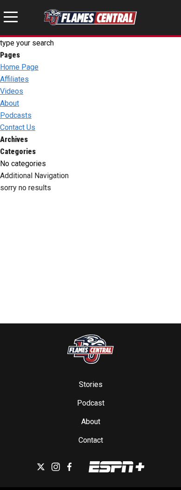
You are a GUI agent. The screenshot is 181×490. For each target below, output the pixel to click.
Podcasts (16, 115)
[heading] (90, 176)
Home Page (19, 67)
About (9, 103)
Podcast (90, 403)
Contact (90, 440)
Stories (91, 384)
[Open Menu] (11, 19)
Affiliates (14, 79)
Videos (11, 91)
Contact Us (17, 127)
